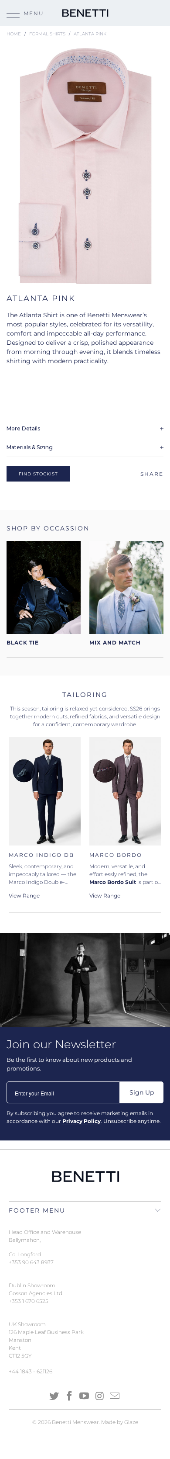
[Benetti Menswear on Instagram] (99, 1397)
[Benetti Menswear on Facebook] (69, 1397)
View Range (104, 896)
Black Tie (44, 593)
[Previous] (17, 818)
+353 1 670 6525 (28, 1301)
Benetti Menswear (75, 1422)
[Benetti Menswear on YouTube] (84, 1397)
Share (151, 474)
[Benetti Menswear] (85, 13)
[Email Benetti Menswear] (115, 1397)
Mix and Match (126, 593)
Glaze (131, 1422)
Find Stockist (38, 474)
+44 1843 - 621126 (30, 1371)
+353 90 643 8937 (31, 1262)
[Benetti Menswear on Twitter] (54, 1397)
